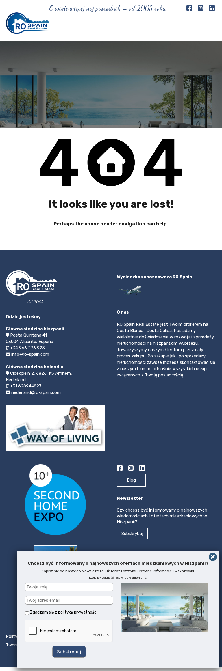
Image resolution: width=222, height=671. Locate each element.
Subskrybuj (132, 533)
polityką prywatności (77, 612)
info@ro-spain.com (30, 354)
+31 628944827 (26, 386)
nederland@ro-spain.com (36, 392)
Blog (131, 480)
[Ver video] (55, 450)
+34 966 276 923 (27, 348)
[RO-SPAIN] (27, 31)
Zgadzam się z (63, 612)
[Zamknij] (213, 557)
